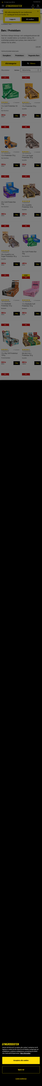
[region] (21, 733)
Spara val (21, 1070)
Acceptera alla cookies (21, 1060)
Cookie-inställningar (21, 1078)
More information (25, 1053)
